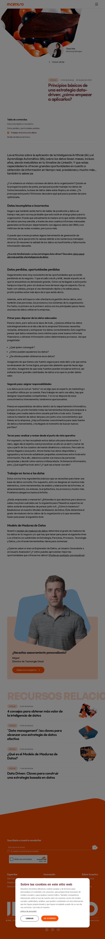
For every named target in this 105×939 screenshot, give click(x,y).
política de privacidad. (28, 911)
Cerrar (29, 918)
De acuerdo (50, 918)
